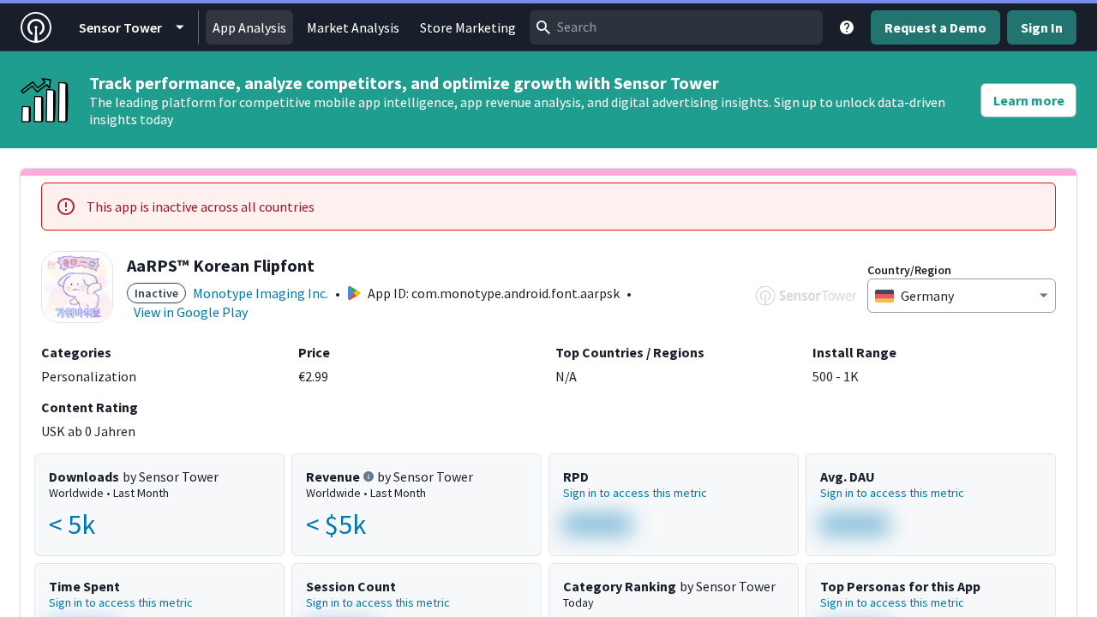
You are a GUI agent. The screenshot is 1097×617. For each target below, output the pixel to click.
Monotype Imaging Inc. (260, 293)
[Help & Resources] (847, 27)
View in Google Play (191, 311)
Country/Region (909, 270)
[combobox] (676, 27)
